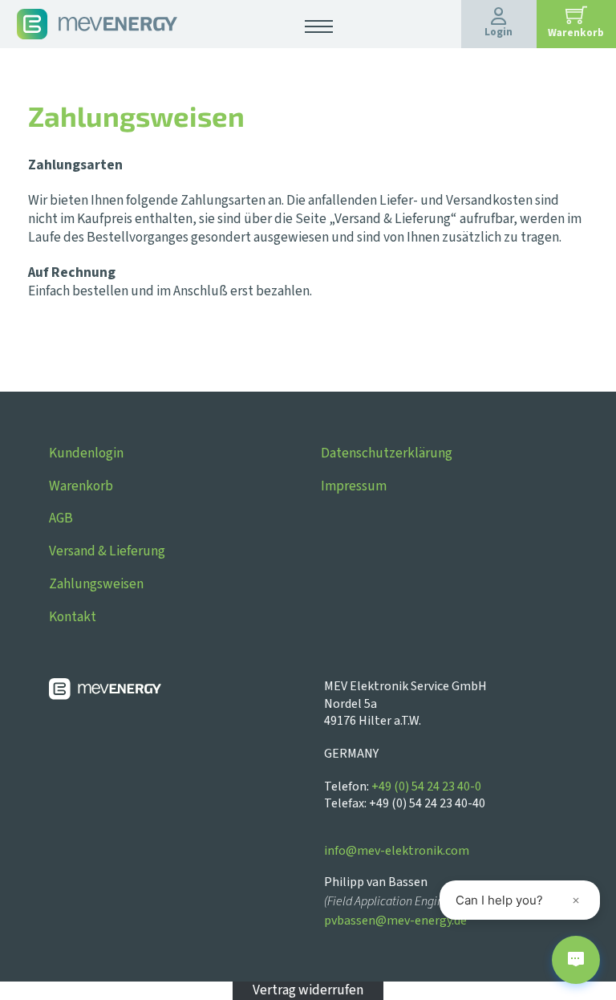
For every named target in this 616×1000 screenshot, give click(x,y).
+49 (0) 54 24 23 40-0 (426, 786)
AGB (61, 518)
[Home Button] (97, 23)
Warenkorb (81, 486)
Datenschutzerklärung (386, 453)
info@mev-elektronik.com (396, 851)
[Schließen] (576, 900)
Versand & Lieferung (107, 551)
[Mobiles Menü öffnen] (319, 26)
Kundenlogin (86, 453)
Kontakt (72, 617)
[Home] (178, 691)
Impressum (354, 486)
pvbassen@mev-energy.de (395, 920)
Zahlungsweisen (96, 584)
